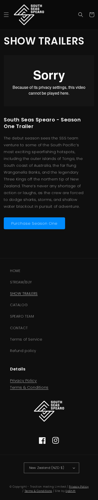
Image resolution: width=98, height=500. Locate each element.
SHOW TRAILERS (24, 293)
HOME (15, 270)
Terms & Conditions (29, 387)
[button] (6, 14)
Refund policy (23, 350)
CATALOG (19, 304)
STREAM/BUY (21, 282)
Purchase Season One (34, 223)
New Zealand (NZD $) (46, 467)
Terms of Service (26, 339)
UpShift (71, 491)
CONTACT (19, 327)
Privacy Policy (23, 380)
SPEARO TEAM (22, 316)
